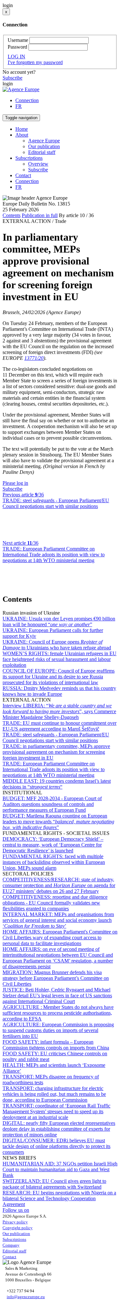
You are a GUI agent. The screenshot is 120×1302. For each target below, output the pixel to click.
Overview (38, 164)
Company (11, 1245)
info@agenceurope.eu (26, 1296)
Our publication (44, 146)
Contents (11, 215)
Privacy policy (15, 1222)
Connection (27, 100)
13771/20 (34, 358)
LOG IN (16, 56)
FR (18, 106)
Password (17, 47)
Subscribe (12, 78)
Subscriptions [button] (29, 158)
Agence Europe (44, 140)
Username (18, 40)
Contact (23, 175)
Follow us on (16, 1210)
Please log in (15, 483)
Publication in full (40, 215)
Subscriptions (14, 1239)
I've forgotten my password (35, 62)
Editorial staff (41, 152)
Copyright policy (18, 1227)
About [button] (21, 135)
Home (21, 129)
